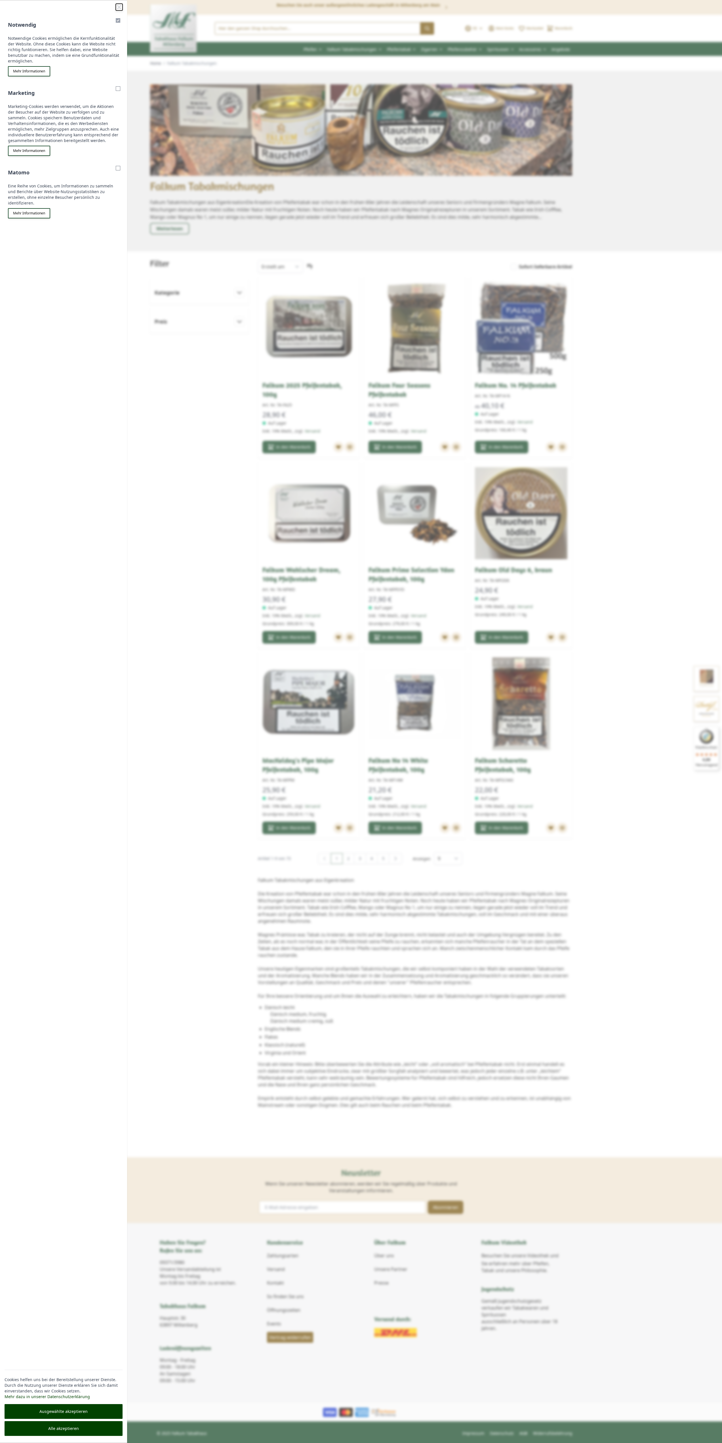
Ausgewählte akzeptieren (63, 1411)
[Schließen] (119, 7)
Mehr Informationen (29, 71)
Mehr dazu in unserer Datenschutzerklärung (47, 1396)
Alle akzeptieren (63, 1428)
